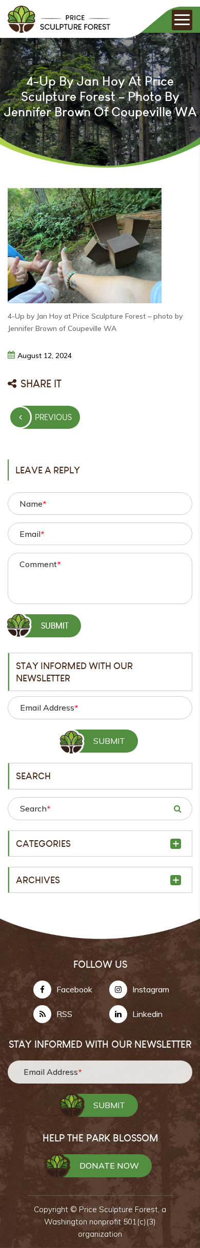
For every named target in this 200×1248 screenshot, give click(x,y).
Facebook (74, 989)
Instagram (150, 989)
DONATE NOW (109, 1165)
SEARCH (177, 808)
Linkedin (147, 1014)
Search (35, 808)
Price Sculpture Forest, (120, 1209)
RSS (64, 1014)
